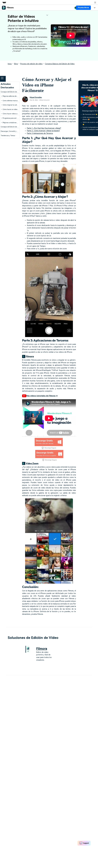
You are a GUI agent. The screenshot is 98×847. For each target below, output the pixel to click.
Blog (16, 64)
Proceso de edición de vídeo (31, 64)
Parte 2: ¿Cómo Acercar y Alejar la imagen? (43, 131)
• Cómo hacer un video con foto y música (15, 109)
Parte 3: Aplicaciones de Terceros (40, 133)
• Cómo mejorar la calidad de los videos (15, 105)
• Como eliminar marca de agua (12, 100)
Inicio (10, 64)
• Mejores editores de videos (11, 96)
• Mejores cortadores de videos (12, 122)
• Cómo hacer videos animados (12, 114)
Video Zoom (32, 463)
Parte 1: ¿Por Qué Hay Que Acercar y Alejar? (44, 128)
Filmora (30, 356)
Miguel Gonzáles (36, 97)
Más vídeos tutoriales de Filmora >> (42, 396)
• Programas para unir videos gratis (13, 118)
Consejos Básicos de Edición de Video (60, 64)
